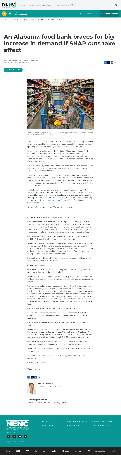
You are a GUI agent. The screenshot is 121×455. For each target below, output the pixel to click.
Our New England (46, 20)
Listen (26, 20)
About (59, 20)
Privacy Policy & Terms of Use (102, 421)
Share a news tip (47, 425)
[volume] (10, 14)
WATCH (33, 20)
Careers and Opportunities (100, 425)
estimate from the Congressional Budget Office (52, 200)
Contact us (46, 421)
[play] (4, 14)
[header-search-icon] (116, 5)
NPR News (39, 369)
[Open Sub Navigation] (8, 19)
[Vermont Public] (44, 451)
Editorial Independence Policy (77, 421)
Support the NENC (73, 425)
